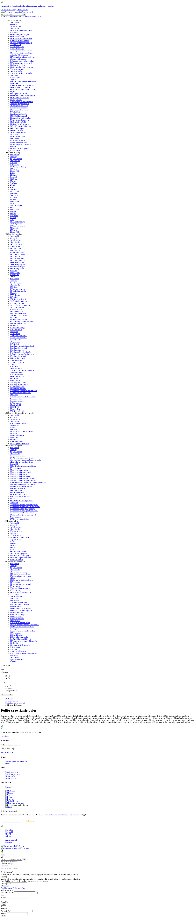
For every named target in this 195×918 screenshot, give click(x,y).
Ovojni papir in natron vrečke (21, 51)
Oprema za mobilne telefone (21, 580)
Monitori (14, 293)
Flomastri (14, 134)
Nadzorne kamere (16, 659)
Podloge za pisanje (17, 136)
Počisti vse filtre (7, 695)
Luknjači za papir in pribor (20, 118)
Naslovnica (9, 699)
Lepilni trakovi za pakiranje (20, 144)
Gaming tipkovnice (17, 350)
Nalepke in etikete (18, 65)
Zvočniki (14, 332)
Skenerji (14, 228)
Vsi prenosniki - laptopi (19, 315)
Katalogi (13, 10)
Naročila (8, 834)
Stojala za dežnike (17, 262)
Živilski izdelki (15, 535)
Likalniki (14, 643)
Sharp (13, 218)
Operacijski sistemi (17, 309)
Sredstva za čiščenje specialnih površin (24, 505)
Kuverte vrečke (16, 71)
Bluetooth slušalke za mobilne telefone (24, 625)
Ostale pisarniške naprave (19, 120)
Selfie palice (15, 629)
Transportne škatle (17, 140)
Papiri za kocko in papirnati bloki (22, 57)
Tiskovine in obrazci (18, 59)
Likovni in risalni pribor (19, 148)
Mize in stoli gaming (17, 258)
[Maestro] (9, 793)
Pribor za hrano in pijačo (19, 537)
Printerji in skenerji (18, 167)
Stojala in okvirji (16, 250)
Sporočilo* (5, 902)
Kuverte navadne (17, 69)
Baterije (13, 578)
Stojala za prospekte (17, 264)
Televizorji (14, 594)
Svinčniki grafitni (17, 128)
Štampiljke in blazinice (19, 94)
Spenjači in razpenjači (18, 116)
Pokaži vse (5, 866)
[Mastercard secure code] (14, 803)
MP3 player (14, 657)
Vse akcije (13, 24)
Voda (12, 549)
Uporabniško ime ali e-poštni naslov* (14, 881)
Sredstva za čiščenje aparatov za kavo (24, 511)
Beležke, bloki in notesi (19, 55)
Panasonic (14, 216)
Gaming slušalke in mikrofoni (21, 352)
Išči (24, 14)
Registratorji (15, 75)
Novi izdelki (14, 22)
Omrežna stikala (16, 399)
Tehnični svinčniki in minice (21, 126)
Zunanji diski (15, 409)
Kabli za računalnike (18, 389)
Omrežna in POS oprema (20, 305)
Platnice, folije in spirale (19, 104)
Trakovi (14, 169)
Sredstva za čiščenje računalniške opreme (25, 507)
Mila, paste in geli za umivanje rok (23, 515)
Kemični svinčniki (18, 122)
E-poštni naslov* (7, 872)
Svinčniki (14, 437)
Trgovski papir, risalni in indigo (22, 61)
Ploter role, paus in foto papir (21, 63)
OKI (12, 203)
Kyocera (14, 201)
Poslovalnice (5, 10)
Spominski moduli (17, 376)
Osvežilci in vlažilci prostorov (21, 462)
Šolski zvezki (15, 151)
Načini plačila (10, 776)
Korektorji (14, 138)
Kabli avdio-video (17, 387)
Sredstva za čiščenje (17, 456)
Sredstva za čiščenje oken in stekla (22, 478)
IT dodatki (15, 295)
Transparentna (10, 691)
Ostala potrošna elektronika (20, 592)
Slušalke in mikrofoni (18, 338)
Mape (13, 79)
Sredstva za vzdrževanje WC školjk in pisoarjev (28, 482)
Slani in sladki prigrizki (18, 553)
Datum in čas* (6, 911)
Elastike (13, 146)
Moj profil (9, 832)
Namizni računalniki (18, 291)
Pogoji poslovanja (11, 772)
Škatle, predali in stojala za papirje (23, 81)
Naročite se (5, 736)
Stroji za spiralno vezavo (19, 108)
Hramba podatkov (17, 307)
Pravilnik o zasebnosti (13, 774)
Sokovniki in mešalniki (19, 637)
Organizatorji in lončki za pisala (21, 102)
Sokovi (13, 547)
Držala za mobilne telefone (20, 623)
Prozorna (8, 688)
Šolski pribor (15, 45)
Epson (13, 183)
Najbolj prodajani (16, 26)
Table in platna (16, 244)
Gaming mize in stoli (18, 356)
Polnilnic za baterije (17, 615)
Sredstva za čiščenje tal (18, 474)
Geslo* (3, 883)
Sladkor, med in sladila (18, 551)
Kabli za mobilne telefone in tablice (23, 391)
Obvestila (20, 10)
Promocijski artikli (18, 423)
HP (12, 173)
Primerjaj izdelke (7, 16)
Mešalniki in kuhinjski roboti (20, 639)
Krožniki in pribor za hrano (20, 558)
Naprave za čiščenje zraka (20, 645)
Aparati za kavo (16, 531)
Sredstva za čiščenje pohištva (20, 476)
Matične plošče (16, 368)
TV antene (14, 598)
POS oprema (15, 403)
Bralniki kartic (15, 340)
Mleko (12, 545)
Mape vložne (16, 77)
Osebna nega (15, 590)
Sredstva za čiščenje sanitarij (20, 472)
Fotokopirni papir (17, 47)
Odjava (8, 836)
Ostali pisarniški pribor (19, 106)
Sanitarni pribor (16, 490)
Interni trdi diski (16, 380)
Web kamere (15, 334)
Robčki (13, 499)
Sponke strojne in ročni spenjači (22, 85)
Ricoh (12, 185)
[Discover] (9, 799)
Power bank (15, 621)
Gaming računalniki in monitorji (22, 346)
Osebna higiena (16, 468)
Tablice (13, 317)
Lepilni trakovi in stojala (19, 98)
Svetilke (13, 271)
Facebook (8, 787)
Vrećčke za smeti (17, 492)
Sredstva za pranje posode (19, 470)
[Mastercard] (10, 791)
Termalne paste (16, 372)
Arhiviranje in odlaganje (20, 35)
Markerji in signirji (18, 132)
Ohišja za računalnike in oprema (22, 370)
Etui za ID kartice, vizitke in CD (22, 96)
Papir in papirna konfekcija (21, 30)
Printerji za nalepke (17, 226)
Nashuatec (14, 210)
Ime (2, 895)
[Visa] (7, 795)
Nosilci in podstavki (17, 252)
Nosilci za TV (16, 600)
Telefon (3, 913)
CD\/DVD (14, 407)
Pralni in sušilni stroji (18, 651)
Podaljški (14, 395)
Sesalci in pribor (16, 635)
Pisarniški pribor (17, 37)
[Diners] (8, 797)
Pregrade (14, 83)
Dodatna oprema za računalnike (22, 321)
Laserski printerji (17, 222)
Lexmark (13, 177)
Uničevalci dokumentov (19, 110)
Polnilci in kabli (16, 617)
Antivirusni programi (18, 313)
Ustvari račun (20, 888)
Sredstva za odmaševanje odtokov (22, 484)
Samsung (13, 181)
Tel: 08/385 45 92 (7, 752)
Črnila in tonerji (27, 12)
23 (6, 676)
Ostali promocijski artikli (19, 444)
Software (14, 287)
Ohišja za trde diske (17, 411)
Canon (13, 175)
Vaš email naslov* (7, 890)
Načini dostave (10, 778)
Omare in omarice (17, 248)
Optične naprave (16, 374)
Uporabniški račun (35, 16)
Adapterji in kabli (17, 303)
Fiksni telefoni (16, 606)
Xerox (13, 197)
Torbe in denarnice (17, 435)
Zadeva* (4, 909)
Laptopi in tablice (17, 289)
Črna (7, 686)
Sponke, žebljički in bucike (20, 87)
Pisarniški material (11, 701)
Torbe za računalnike (18, 319)
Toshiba (13, 212)
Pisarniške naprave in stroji (21, 39)
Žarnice (13, 661)
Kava (13, 543)
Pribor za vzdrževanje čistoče (21, 458)
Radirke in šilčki (16, 130)
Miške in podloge (17, 328)
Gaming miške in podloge (19, 348)
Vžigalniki (14, 425)
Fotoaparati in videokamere (20, 588)
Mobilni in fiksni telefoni (20, 574)
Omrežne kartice (16, 401)
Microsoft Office (16, 311)
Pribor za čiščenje (17, 488)
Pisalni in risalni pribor (19, 41)
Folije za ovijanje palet (18, 142)
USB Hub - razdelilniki (18, 336)
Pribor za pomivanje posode (21, 486)
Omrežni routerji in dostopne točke (23, 397)
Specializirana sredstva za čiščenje (23, 466)
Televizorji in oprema (18, 572)
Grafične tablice (16, 330)
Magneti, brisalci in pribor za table (22, 89)
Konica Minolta (16, 205)
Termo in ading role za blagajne (22, 53)
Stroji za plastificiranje (18, 114)
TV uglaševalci (16, 596)
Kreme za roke (15, 517)
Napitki (13, 533)
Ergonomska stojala (17, 267)
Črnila (13, 163)
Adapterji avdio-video (18, 383)
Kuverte (14, 32)
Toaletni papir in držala (19, 494)
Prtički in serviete (16, 560)
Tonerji (14, 165)
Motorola (8, 842)
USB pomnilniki (16, 442)
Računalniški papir (17, 49)
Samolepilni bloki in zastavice (22, 67)
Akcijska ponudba (11, 840)
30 (6, 678)
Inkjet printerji (16, 224)
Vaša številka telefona (8, 893)
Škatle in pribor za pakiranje (21, 43)
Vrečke (13, 440)
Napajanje (14, 378)
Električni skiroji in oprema (20, 576)
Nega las (14, 655)
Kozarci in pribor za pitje (19, 556)
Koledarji (14, 429)
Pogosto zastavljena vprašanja (16, 761)
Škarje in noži (16, 100)
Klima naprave (15, 647)
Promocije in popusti (12, 12)
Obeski (13, 427)
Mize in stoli (15, 246)
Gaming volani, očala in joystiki (22, 354)
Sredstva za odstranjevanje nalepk (22, 509)
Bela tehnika (15, 586)
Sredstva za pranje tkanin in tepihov (23, 480)
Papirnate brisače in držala (20, 496)
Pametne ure (15, 582)
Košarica (25, 16)
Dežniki (13, 433)
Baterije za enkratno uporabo (21, 610)
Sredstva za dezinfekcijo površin (22, 513)
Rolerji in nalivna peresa (20, 124)
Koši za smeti (15, 273)
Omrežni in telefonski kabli (20, 393)
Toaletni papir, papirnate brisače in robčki (25, 460)
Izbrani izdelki (15, 28)
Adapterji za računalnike (19, 385)
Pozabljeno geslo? (7, 888)
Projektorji (14, 344)
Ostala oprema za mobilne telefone (22, 631)
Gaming (13, 297)
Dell (12, 220)
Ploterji (13, 364)
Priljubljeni (17, 16)
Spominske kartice (17, 619)
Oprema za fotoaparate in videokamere (24, 653)
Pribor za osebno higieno (19, 519)
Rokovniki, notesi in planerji (21, 431)
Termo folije (15, 171)
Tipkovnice (15, 342)
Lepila (13, 91)
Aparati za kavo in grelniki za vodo (23, 641)
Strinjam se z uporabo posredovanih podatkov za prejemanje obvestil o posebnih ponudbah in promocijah (40, 874)
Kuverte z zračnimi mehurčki (21, 73)
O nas (26, 10)
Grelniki (13, 649)
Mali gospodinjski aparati (20, 584)
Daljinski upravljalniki (18, 602)
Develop (14, 199)
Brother (14, 179)
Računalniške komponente (20, 301)
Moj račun (9, 830)
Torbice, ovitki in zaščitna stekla (22, 627)
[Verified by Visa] (11, 801)
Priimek (3, 897)
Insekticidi (14, 464)
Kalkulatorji (15, 112)
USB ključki (15, 405)
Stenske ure (14, 275)
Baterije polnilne (16, 613)
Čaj (12, 541)
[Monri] (8, 807)
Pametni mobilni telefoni (19, 604)
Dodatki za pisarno (17, 254)
